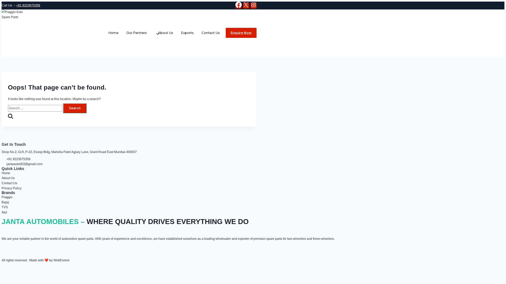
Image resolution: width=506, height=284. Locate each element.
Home (113, 33)
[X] (246, 5)
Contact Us (211, 33)
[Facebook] (239, 5)
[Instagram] (254, 5)
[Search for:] (35, 108)
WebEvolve (61, 260)
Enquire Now (241, 33)
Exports (187, 33)
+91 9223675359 (28, 5)
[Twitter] (17, 248)
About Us (165, 33)
